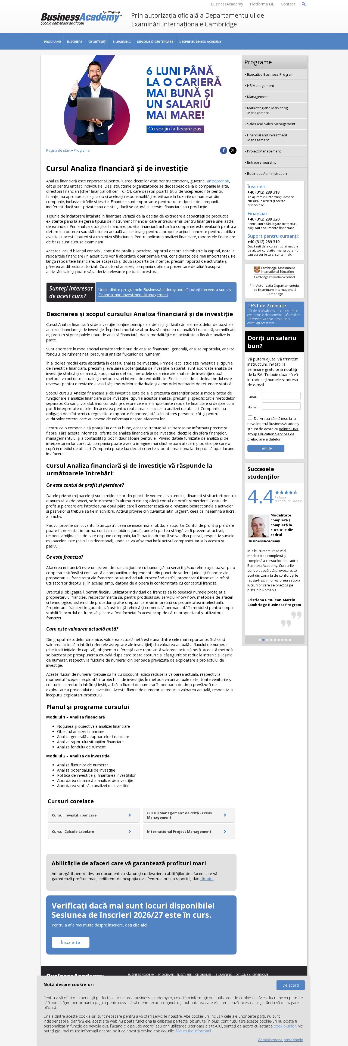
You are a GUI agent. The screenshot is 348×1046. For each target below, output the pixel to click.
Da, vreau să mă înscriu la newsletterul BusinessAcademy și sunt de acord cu (273, 429)
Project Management (264, 151)
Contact (288, 4)
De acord (290, 985)
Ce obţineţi (97, 41)
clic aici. (206, 878)
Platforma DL (262, 4)
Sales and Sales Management (271, 123)
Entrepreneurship (261, 162)
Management (258, 96)
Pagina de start (58, 150)
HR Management (260, 85)
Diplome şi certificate (155, 41)
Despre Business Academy (200, 41)
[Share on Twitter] (233, 150)
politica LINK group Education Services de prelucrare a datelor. (273, 434)
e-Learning (122, 41)
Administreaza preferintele (280, 1040)
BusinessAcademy (227, 4)
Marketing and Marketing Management (267, 110)
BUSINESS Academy (141, 975)
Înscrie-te (70, 942)
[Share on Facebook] (223, 150)
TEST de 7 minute (273, 314)
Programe (52, 41)
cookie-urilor (285, 1026)
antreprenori (218, 180)
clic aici (140, 925)
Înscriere (74, 41)
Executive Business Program (270, 74)
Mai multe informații (193, 1030)
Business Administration (267, 173)
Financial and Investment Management (133, 294)
